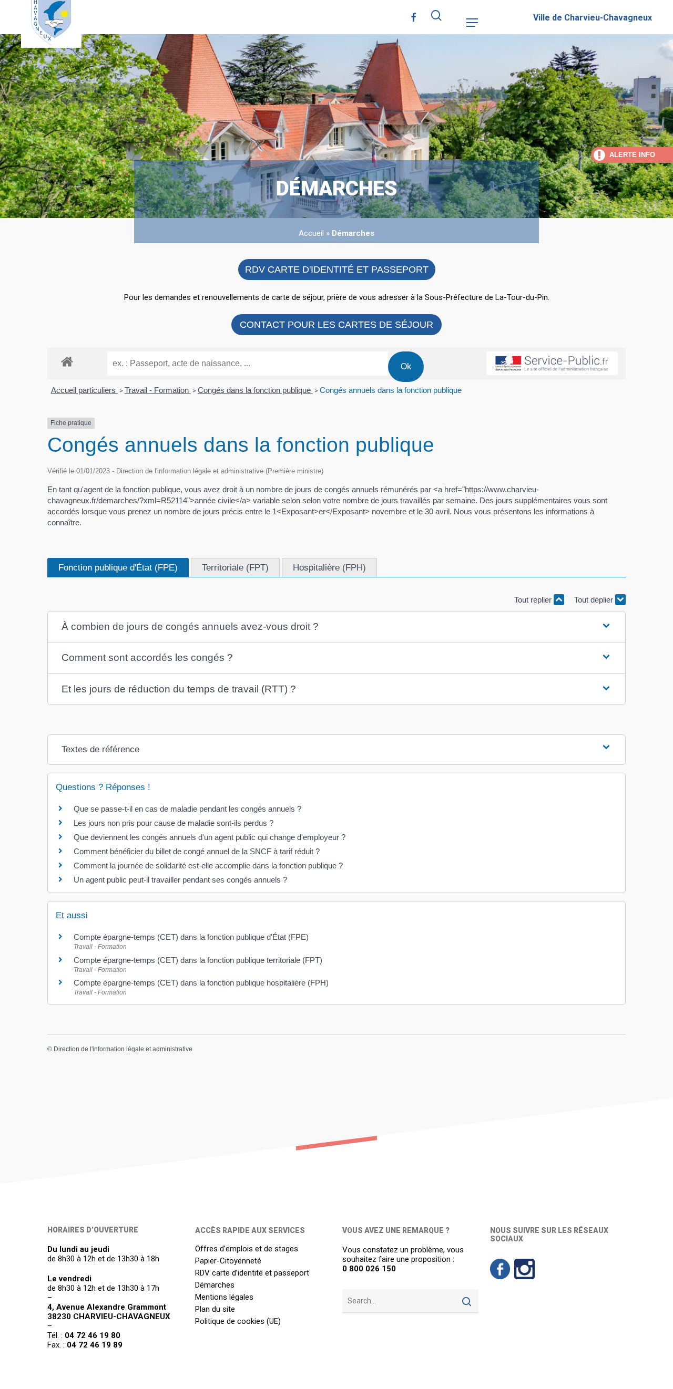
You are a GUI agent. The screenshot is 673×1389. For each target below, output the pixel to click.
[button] (472, 22)
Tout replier (534, 599)
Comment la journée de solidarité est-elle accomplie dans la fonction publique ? (208, 865)
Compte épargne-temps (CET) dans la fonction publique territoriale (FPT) (198, 960)
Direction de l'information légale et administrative (123, 1049)
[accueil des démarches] (67, 361)
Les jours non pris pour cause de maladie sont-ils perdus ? (173, 822)
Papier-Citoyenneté (228, 1261)
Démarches (214, 1285)
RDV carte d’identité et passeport (252, 1273)
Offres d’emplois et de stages (246, 1249)
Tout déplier (594, 599)
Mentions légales (224, 1297)
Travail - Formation (158, 390)
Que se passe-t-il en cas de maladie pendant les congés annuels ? (187, 808)
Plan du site (215, 1309)
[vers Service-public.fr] (552, 363)
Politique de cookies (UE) (238, 1321)
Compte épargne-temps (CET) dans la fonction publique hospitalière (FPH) (201, 982)
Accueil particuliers (84, 390)
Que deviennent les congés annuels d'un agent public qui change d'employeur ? (209, 837)
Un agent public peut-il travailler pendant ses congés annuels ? (180, 879)
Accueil (311, 233)
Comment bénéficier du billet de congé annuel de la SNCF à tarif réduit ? (197, 851)
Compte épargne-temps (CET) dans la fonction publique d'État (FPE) (191, 936)
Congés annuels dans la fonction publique (391, 390)
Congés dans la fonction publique (255, 390)
